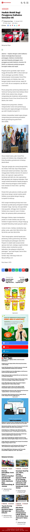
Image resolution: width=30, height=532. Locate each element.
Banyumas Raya (8, 21)
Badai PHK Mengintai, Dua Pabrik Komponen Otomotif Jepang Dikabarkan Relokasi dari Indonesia (14, 368)
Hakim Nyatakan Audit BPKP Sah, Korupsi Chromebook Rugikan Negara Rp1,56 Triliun (15, 442)
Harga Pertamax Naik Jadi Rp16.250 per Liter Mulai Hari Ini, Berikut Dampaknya (15, 376)
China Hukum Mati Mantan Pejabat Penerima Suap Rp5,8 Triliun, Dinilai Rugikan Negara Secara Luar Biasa (15, 438)
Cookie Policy (17, 530)
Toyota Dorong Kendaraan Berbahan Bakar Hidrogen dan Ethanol (7, 509)
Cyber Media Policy (7, 530)
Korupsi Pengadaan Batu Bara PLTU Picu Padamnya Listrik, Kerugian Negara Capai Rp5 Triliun (14, 434)
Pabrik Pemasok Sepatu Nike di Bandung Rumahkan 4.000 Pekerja (14, 364)
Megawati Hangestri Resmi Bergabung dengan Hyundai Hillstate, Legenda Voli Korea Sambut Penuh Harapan (15, 423)
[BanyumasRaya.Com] (6, 3)
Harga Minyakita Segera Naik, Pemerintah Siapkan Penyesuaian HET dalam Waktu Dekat (14, 383)
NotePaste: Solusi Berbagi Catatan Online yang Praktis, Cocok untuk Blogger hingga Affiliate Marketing (15, 379)
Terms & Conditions (22, 530)
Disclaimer (3, 530)
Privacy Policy (13, 530)
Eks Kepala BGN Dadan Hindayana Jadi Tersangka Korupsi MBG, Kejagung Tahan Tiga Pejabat (13, 450)
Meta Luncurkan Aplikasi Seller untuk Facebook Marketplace (13, 360)
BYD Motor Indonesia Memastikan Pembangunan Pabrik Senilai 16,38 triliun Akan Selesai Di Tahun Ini (22, 513)
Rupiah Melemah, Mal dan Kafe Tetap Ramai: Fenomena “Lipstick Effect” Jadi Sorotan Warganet (15, 391)
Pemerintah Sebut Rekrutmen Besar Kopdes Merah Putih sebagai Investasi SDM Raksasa (14, 395)
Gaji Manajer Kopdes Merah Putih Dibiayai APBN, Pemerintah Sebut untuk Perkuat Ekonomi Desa (13, 387)
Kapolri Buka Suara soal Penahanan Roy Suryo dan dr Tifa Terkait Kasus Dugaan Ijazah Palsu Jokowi (14, 446)
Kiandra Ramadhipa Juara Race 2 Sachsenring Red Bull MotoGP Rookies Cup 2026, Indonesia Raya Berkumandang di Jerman (15, 427)
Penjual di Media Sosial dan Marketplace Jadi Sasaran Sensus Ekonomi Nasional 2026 (14, 372)
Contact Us (26, 530)
